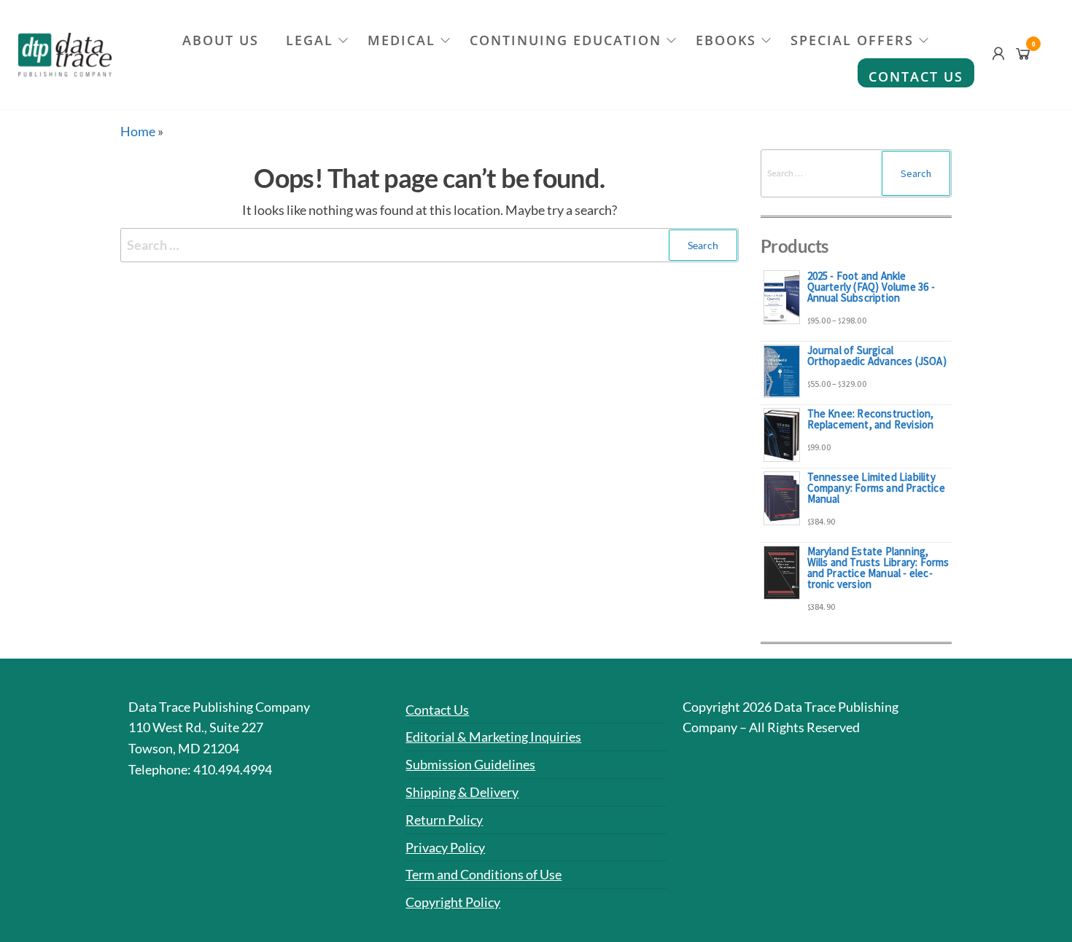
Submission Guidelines (470, 764)
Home (137, 131)
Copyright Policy (452, 902)
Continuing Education (565, 40)
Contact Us (916, 76)
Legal (309, 40)
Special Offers (852, 40)
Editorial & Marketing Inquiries (493, 737)
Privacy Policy (445, 847)
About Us (220, 40)
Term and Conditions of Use (483, 874)
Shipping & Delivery (461, 792)
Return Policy (444, 820)
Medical (401, 40)
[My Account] (998, 53)
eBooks (726, 40)
